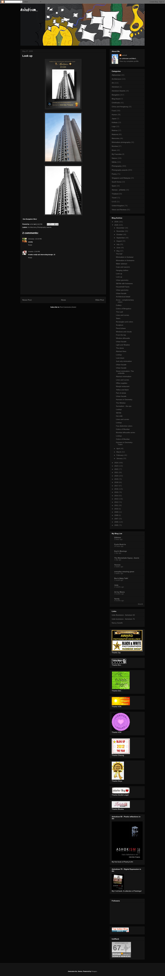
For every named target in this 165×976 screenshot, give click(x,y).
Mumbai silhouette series (125, 432)
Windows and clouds (124, 332)
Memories (115, 138)
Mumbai (115, 146)
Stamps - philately (118, 190)
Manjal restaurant (122, 386)
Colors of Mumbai (122, 429)
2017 (116, 486)
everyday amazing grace (124, 572)
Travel (114, 198)
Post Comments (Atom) (68, 307)
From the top (121, 335)
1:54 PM (37, 251)
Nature (114, 158)
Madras (115, 130)
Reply (30, 245)
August (119, 241)
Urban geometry (122, 280)
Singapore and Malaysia (121, 178)
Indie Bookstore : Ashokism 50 (123, 615)
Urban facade (121, 293)
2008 (116, 515)
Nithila (114, 162)
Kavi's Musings (120, 551)
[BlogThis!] (50, 224)
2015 (116, 492)
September (120, 238)
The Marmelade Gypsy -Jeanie (126, 558)
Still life (118, 413)
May (118, 251)
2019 (116, 479)
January (119, 458)
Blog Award (116, 99)
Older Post (99, 300)
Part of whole (121, 393)
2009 (116, 512)
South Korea (116, 182)
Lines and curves (122, 315)
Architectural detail (123, 297)
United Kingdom (118, 206)
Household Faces (122, 287)
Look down (120, 358)
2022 (116, 469)
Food (114, 111)
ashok (124, 55)
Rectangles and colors (124, 322)
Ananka (30, 251)
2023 (116, 466)
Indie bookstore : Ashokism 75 (123, 619)
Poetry (114, 174)
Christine (31, 239)
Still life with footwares (124, 283)
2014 (116, 496)
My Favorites (117, 154)
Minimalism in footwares (125, 260)
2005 (116, 525)
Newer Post (27, 300)
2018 (116, 482)
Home (63, 300)
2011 (116, 505)
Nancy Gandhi (117, 623)
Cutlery (118, 305)
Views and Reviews (119, 210)
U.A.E (114, 202)
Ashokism (115, 87)
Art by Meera (119, 592)
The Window (121, 403)
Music (114, 150)
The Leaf (119, 312)
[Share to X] (52, 224)
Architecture (32, 227)
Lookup (119, 355)
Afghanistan (116, 75)
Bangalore (116, 95)
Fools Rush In (120, 544)
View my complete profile (129, 61)
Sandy (116, 599)
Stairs (118, 318)
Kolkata (114, 122)
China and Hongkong (120, 107)
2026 (116, 222)
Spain (114, 186)
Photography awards (44, 227)
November (120, 231)
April (118, 448)
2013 (116, 499)
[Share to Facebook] (55, 224)
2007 (116, 519)
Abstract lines (121, 351)
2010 (116, 509)
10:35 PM (38, 239)
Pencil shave (121, 328)
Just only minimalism (124, 361)
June (118, 248)
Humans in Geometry (124, 399)
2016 (116, 489)
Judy (116, 585)
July (118, 244)
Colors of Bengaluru (123, 309)
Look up (119, 274)
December (120, 228)
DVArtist (117, 537)
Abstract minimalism (123, 376)
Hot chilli (119, 416)
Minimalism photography (121, 142)
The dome (120, 348)
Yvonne (117, 565)
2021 (116, 472)
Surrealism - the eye (123, 406)
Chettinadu (116, 103)
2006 (116, 522)
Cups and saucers (123, 267)
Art (113, 83)
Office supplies (121, 383)
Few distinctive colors (124, 426)
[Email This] (48, 224)
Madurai (115, 134)
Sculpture (119, 325)
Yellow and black (122, 390)
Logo (114, 126)
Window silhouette (123, 338)
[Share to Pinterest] (57, 224)
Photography (117, 166)
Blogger (94, 971)
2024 (116, 463)
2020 (116, 476)
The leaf (119, 254)
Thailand (115, 194)
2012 (116, 502)
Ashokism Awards (118, 91)
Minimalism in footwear (124, 257)
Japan (114, 119)
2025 (116, 225)
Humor (114, 115)
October (119, 234)
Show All (140, 604)
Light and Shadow (123, 345)
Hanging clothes (122, 270)
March (119, 452)
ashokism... (29, 9)
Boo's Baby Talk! (121, 578)
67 (117, 948)
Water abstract (121, 264)
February (120, 455)
